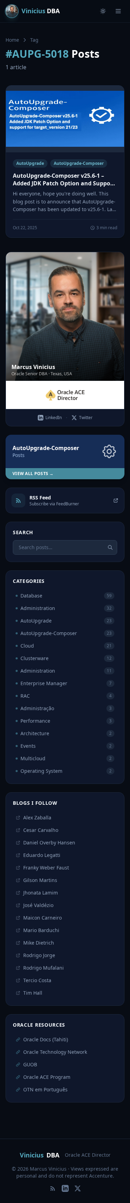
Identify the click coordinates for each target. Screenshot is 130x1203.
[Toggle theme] (103, 11)
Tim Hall (32, 992)
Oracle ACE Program (46, 1077)
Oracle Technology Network (55, 1052)
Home (12, 40)
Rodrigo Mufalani (43, 967)
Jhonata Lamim (40, 892)
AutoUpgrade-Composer (79, 163)
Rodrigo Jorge (39, 955)
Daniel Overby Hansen (49, 842)
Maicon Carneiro (42, 917)
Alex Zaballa (37, 817)
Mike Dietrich (38, 942)
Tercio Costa (37, 980)
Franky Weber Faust (46, 867)
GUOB (30, 1064)
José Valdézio (38, 905)
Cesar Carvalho (40, 830)
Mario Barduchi (41, 930)
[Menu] (118, 11)
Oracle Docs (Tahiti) (45, 1039)
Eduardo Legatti (41, 855)
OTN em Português (45, 1089)
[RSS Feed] (52, 1188)
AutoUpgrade (30, 163)
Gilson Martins (40, 880)
